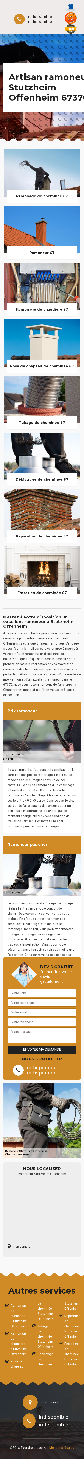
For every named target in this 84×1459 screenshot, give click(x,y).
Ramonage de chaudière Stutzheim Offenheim (18, 1344)
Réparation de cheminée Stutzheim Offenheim (71, 1326)
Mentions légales (61, 1447)
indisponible (40, 16)
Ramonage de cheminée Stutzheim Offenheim (18, 1316)
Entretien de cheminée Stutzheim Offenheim (71, 1354)
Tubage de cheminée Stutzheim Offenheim (45, 1336)
